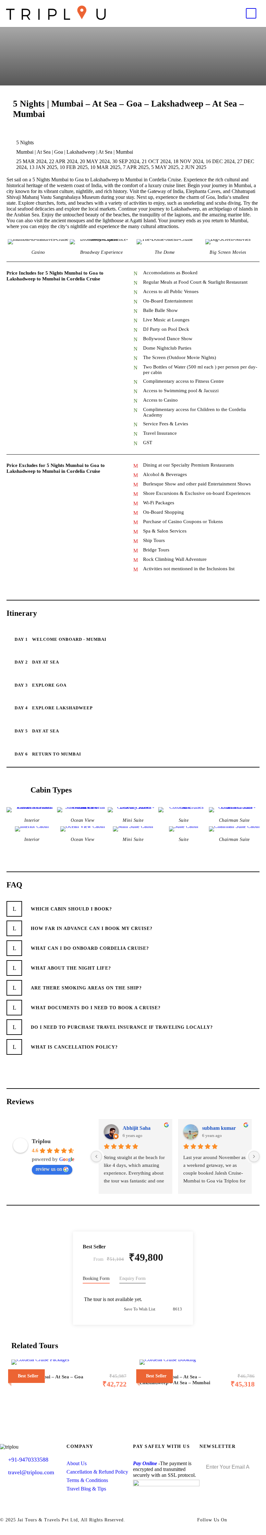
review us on (49, 1169)
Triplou (41, 1141)
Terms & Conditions (87, 1480)
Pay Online (145, 1463)
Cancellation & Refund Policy (97, 1472)
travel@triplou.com (31, 1472)
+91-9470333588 (28, 1459)
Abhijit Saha (137, 1128)
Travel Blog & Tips (86, 1488)
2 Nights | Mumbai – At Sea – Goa (47, 1376)
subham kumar (219, 1128)
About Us (76, 1463)
